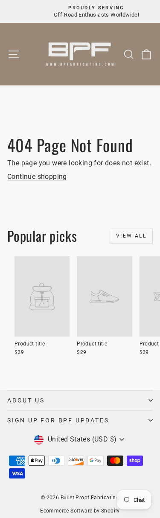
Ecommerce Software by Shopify (80, 511)
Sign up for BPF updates (58, 420)
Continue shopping (37, 177)
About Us (25, 400)
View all (131, 236)
